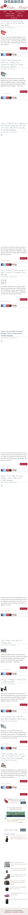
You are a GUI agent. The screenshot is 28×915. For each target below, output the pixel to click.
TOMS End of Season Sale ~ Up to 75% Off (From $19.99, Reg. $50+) (12, 23)
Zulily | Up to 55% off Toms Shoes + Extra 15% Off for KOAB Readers (12, 333)
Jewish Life (20, 15)
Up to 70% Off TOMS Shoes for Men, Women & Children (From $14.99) (14, 272)
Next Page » (23, 794)
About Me (21, 912)
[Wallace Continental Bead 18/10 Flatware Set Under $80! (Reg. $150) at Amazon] (7, 864)
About (10, 11)
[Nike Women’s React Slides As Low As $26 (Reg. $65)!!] (7, 895)
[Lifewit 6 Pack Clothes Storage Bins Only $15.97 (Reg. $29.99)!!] (7, 877)
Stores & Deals (10, 13)
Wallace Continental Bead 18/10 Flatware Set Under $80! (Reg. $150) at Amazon (18, 864)
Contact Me (14, 18)
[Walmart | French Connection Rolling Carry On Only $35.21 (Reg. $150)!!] (7, 871)
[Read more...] (23, 48)
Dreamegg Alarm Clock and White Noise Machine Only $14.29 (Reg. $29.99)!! (17, 882)
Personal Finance (20, 11)
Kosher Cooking (9, 15)
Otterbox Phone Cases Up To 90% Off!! (18, 899)
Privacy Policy (15, 912)
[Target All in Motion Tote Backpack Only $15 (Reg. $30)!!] (7, 889)
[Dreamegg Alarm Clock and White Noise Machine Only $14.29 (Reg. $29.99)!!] (7, 883)
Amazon (19, 13)
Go (23, 803)
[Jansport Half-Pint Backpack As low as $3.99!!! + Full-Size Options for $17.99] (7, 839)
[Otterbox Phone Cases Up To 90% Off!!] (7, 901)
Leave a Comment (5, 50)
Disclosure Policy (8, 912)
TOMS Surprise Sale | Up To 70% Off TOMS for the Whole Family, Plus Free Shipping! (13, 756)
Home (4, 11)
